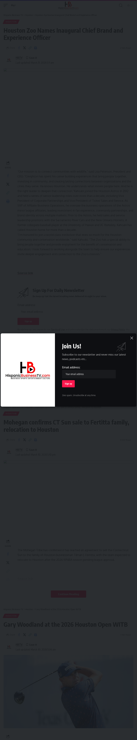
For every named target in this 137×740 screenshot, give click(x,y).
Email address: (71, 367)
